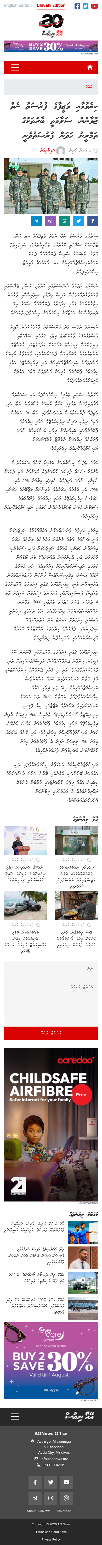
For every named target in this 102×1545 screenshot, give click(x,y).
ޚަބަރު (89, 87)
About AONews (38, 1511)
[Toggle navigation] (15, 67)
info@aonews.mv (54, 1459)
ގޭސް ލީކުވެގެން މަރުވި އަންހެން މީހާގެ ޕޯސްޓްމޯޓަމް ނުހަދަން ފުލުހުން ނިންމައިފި (77, 939)
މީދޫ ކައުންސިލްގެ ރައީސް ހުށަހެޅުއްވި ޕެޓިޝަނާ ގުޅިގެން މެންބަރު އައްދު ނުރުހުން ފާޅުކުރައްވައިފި (36, 1256)
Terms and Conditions (51, 1532)
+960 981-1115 (54, 1465)
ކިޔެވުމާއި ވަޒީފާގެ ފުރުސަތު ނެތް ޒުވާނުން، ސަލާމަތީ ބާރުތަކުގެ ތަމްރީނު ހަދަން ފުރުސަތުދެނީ (54, 121)
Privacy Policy (51, 1539)
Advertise (63, 1511)
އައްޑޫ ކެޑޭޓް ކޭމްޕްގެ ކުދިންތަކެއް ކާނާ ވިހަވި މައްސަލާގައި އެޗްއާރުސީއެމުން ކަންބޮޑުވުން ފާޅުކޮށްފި (35, 1306)
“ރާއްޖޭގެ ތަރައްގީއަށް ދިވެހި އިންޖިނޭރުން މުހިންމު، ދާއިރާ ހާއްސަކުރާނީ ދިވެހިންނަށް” (25, 874)
